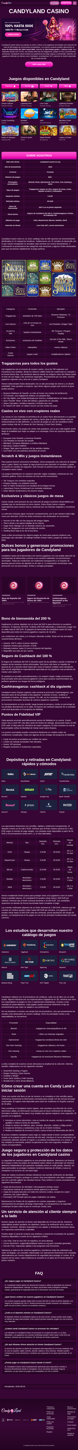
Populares (9, 86)
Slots (66, 86)
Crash (47, 86)
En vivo (28, 86)
